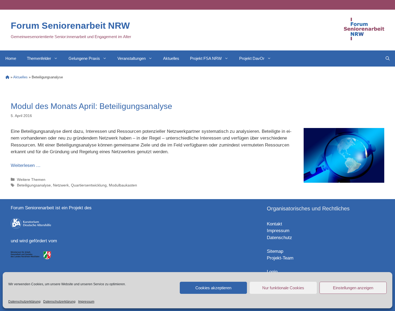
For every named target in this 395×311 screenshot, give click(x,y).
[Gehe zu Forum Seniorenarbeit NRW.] (7, 77)
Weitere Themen (31, 179)
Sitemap (275, 251)
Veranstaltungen (131, 58)
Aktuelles (171, 58)
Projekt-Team (280, 258)
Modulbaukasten (123, 185)
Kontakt (274, 223)
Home (10, 58)
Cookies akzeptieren (213, 288)
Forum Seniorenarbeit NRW (70, 25)
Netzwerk (61, 185)
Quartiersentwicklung (89, 185)
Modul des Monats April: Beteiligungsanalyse (91, 106)
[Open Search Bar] (387, 58)
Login (272, 271)
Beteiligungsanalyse (34, 185)
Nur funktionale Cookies (283, 288)
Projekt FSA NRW (206, 58)
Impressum (86, 301)
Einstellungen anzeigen (353, 288)
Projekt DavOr (251, 58)
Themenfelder (39, 58)
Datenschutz (279, 237)
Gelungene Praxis (84, 58)
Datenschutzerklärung (24, 301)
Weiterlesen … (26, 165)
